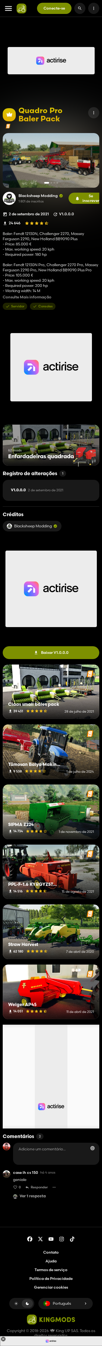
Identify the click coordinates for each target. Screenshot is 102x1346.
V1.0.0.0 (37, 490)
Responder (39, 1187)
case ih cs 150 (25, 1172)
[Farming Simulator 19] (8, 126)
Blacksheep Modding (38, 195)
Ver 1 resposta (33, 1196)
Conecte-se (54, 8)
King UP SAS (66, 1330)
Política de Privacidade (51, 1278)
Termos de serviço (51, 1269)
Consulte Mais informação (27, 297)
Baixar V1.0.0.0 (55, 652)
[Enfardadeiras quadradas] (85, 455)
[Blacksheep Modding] (9, 198)
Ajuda (51, 1261)
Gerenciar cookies (51, 1287)
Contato (51, 1252)
